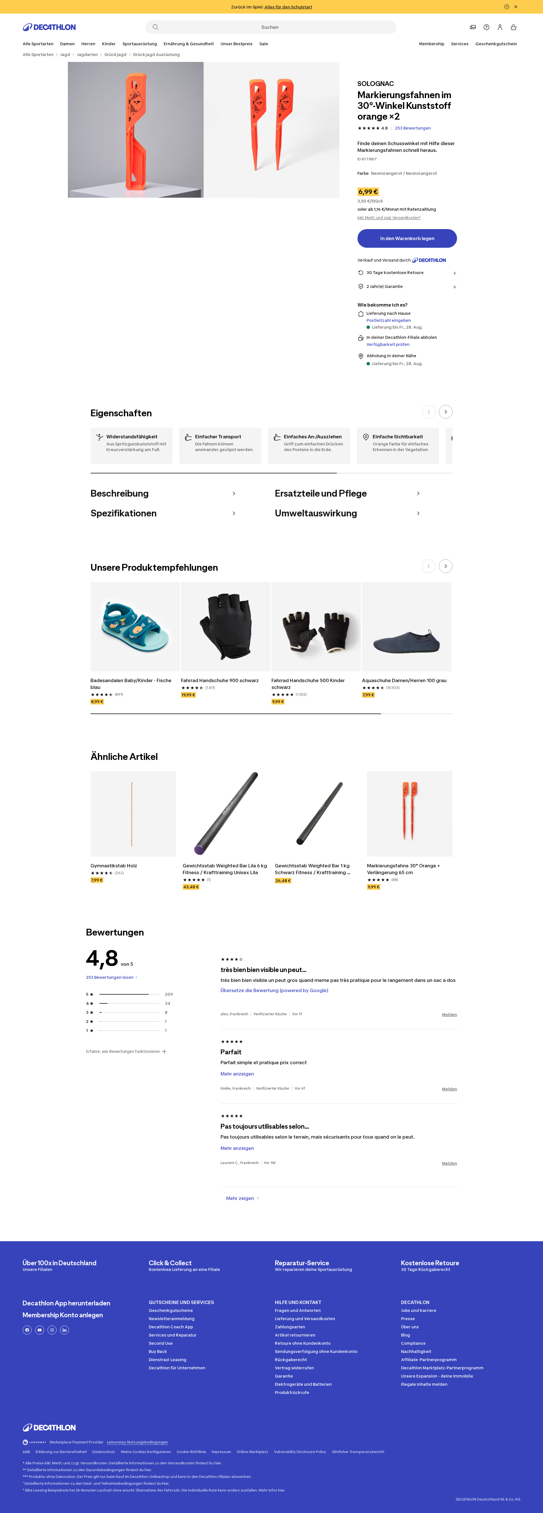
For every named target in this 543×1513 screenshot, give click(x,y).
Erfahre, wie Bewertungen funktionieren (123, 1051)
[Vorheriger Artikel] (429, 412)
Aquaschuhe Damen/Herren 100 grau (404, 680)
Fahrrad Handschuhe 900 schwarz (220, 680)
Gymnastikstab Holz (114, 865)
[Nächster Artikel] (446, 412)
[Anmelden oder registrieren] (500, 27)
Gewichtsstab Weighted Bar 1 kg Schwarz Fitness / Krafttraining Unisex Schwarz (313, 869)
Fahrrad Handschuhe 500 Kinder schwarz (309, 684)
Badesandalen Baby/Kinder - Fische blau (131, 684)
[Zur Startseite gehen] (49, 27)
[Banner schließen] (515, 6)
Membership (431, 43)
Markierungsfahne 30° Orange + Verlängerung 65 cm (404, 869)
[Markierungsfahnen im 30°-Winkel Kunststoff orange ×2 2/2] (136, 130)
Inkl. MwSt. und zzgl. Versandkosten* (389, 217)
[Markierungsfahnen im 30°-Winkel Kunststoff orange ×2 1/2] (271, 130)
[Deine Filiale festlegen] (473, 27)
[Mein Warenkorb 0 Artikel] (513, 27)
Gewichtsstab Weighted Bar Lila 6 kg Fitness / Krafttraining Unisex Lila (225, 869)
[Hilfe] (486, 27)
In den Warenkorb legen (407, 238)
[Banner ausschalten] (506, 6)
